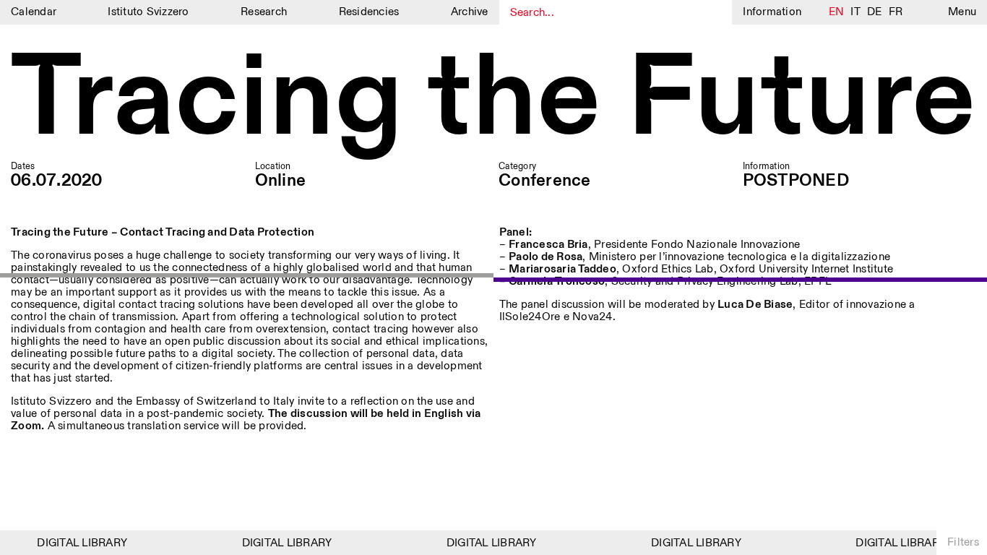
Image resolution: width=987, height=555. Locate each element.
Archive (469, 12)
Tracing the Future (493, 100)
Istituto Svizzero (148, 12)
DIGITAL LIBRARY (79, 543)
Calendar (33, 12)
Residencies (369, 12)
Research (264, 12)
